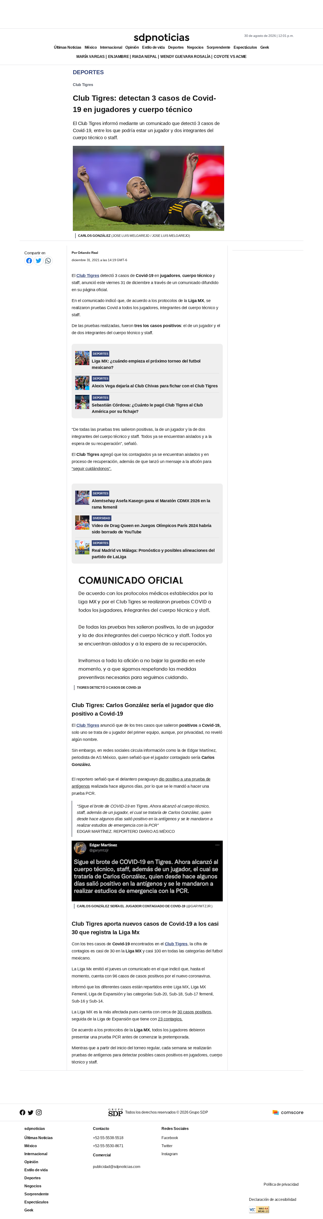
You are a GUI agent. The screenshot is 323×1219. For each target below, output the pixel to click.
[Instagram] (39, 1112)
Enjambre (118, 57)
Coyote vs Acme (230, 57)
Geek (264, 47)
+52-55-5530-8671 (108, 1146)
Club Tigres (83, 85)
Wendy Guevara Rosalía (185, 57)
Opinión (132, 47)
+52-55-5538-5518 (108, 1138)
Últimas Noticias (67, 47)
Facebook (170, 1138)
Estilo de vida (153, 47)
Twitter (167, 1146)
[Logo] (161, 38)
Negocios (195, 47)
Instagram (170, 1154)
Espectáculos (245, 47)
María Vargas (90, 57)
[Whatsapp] (48, 261)
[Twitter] (38, 261)
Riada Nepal (144, 57)
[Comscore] (288, 1112)
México (91, 47)
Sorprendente (218, 47)
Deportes (176, 47)
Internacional (111, 47)
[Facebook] (29, 261)
